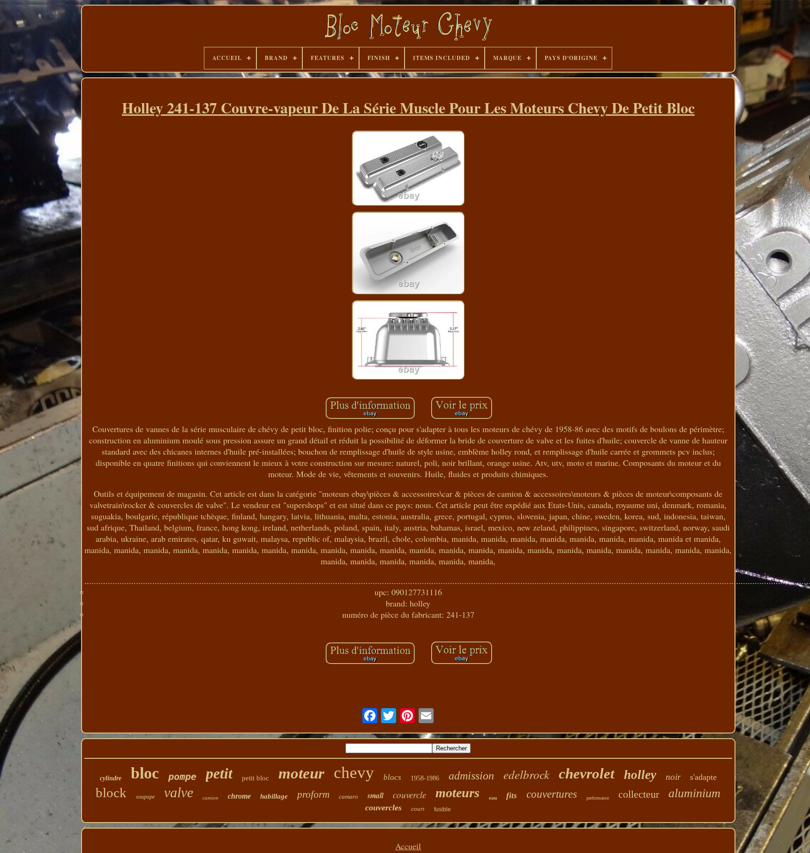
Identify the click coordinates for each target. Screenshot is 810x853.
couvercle (409, 795)
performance (597, 798)
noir (673, 777)
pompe (182, 776)
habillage (274, 796)
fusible (442, 809)
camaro (348, 796)
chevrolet (587, 773)
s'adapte (703, 777)
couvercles (383, 807)
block (111, 792)
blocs (392, 777)
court (418, 808)
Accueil (408, 846)
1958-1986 (425, 778)
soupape (145, 796)
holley (640, 775)
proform (313, 794)
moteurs (457, 793)
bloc (145, 773)
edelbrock (526, 774)
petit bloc (255, 778)
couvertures (551, 794)
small (375, 795)
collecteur (638, 794)
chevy (354, 772)
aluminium (694, 793)
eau (493, 798)
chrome (239, 796)
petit (219, 773)
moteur (301, 773)
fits (511, 795)
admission (471, 776)
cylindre (110, 778)
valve (178, 792)
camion (210, 798)
